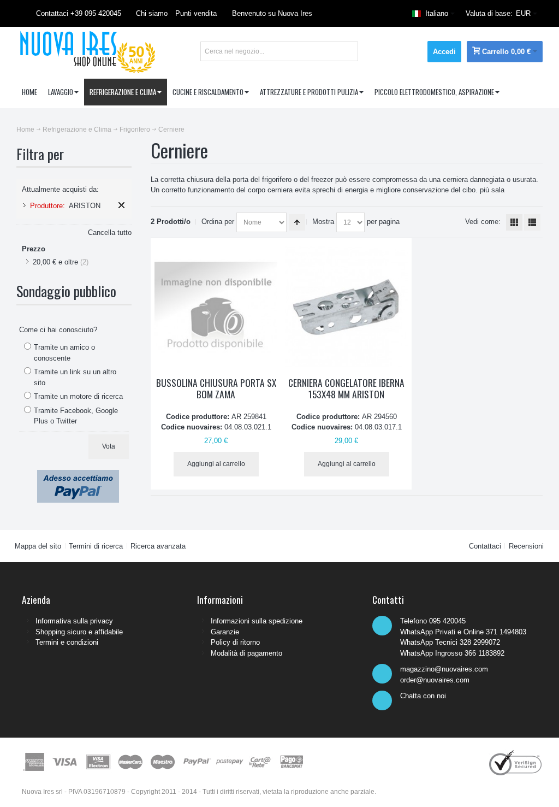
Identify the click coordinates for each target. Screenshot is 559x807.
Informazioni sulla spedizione (256, 621)
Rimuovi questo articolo (121, 205)
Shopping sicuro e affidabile (79, 632)
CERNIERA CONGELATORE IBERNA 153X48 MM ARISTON (346, 388)
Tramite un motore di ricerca (78, 396)
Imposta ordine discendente (297, 222)
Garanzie (225, 632)
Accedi (444, 52)
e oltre (55, 262)
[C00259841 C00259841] (215, 307)
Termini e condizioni (66, 642)
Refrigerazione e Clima (77, 129)
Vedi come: (483, 221)
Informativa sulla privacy (74, 621)
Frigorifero (135, 129)
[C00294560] (346, 307)
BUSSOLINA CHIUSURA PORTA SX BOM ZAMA (216, 388)
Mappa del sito (38, 546)
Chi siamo (152, 13)
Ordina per (217, 221)
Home (25, 129)
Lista (532, 222)
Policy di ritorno (235, 642)
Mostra (323, 221)
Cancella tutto (110, 232)
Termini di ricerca (96, 546)
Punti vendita (196, 13)
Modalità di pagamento (246, 653)
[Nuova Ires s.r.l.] (86, 51)
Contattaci (485, 546)
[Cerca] (348, 51)
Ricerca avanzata (158, 546)
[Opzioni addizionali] (78, 475)
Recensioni (526, 546)
